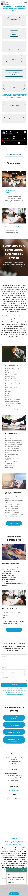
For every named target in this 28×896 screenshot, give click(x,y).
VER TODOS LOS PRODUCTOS (14, 154)
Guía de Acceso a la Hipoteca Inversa (14, 724)
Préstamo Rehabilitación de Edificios (14, 86)
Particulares (13, 215)
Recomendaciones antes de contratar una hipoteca (14, 731)
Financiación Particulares (13, 227)
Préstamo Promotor (14, 46)
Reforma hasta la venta (14, 118)
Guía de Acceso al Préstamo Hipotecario (14, 717)
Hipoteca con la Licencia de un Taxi (14, 73)
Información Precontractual (12, 843)
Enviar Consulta (14, 684)
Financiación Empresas (14, 179)
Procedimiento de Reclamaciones (14, 694)
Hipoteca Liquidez (14, 33)
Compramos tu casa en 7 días (14, 106)
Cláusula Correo (17, 844)
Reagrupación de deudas (14, 20)
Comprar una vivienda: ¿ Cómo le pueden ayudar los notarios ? (14, 739)
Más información (14, 523)
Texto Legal (14, 838)
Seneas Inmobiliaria (14, 790)
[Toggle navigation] (25, 2)
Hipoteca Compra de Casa (14, 60)
